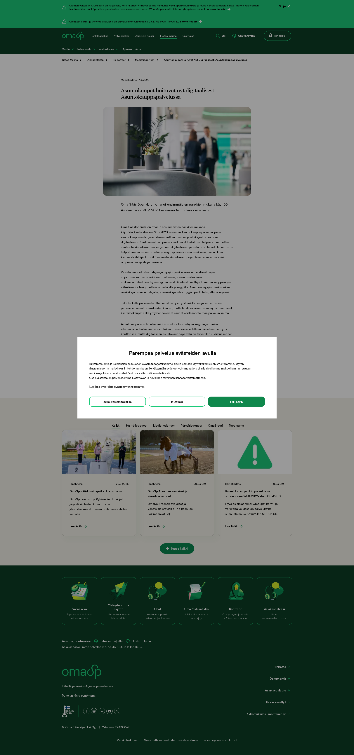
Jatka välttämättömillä (117, 401)
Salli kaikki (236, 401)
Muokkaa (177, 401)
